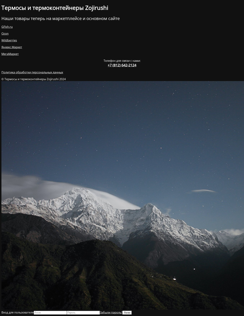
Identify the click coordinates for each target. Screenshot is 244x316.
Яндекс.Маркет (11, 47)
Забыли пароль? (111, 312)
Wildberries (9, 40)
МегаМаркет (10, 54)
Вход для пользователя (17, 312)
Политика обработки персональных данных (32, 72)
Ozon (5, 34)
